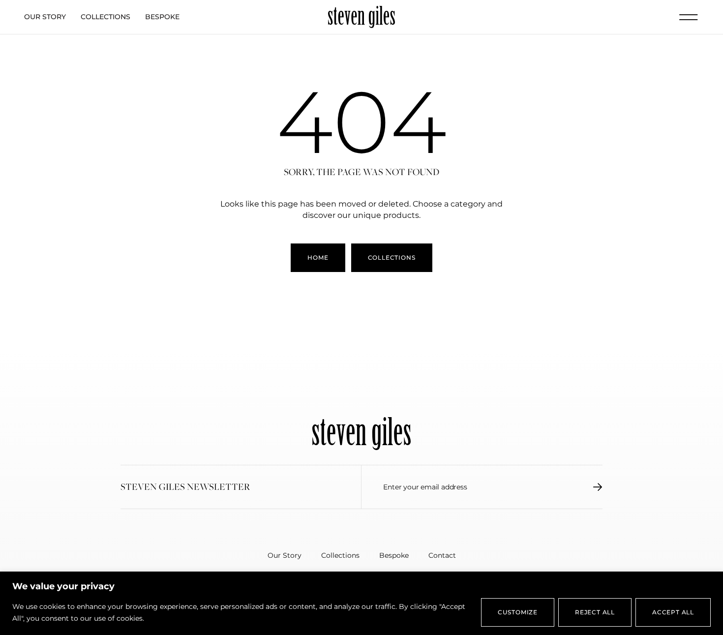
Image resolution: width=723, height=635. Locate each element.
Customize (518, 612)
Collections (105, 16)
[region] (361, 603)
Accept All (673, 612)
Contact (442, 555)
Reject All (595, 612)
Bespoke (162, 16)
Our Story (45, 16)
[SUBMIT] (597, 487)
